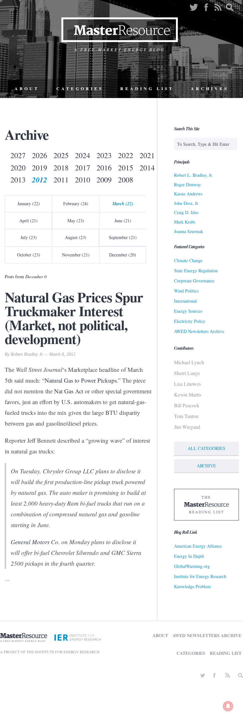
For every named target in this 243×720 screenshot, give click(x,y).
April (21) (28, 221)
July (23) (29, 237)
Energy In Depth (189, 556)
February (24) (75, 203)
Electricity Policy (189, 321)
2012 (39, 179)
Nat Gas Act (68, 391)
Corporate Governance (194, 281)
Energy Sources (188, 311)
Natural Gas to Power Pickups (81, 380)
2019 (39, 168)
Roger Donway (187, 185)
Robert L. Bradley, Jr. (193, 175)
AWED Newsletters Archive (199, 331)
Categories (79, 88)
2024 (82, 155)
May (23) (75, 221)
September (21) (123, 237)
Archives (209, 88)
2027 (18, 155)
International (185, 301)
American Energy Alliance (198, 546)
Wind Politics (186, 291)
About (27, 88)
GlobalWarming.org (192, 566)
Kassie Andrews (188, 194)
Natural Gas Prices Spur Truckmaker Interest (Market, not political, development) (74, 318)
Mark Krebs (184, 222)
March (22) (122, 203)
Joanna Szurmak (188, 231)
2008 (125, 180)
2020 (18, 168)
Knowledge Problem (192, 586)
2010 (82, 180)
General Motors (30, 542)
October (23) (28, 255)
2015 (125, 168)
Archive (206, 466)
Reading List (147, 88)
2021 (147, 155)
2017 (82, 168)
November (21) (76, 255)
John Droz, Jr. (186, 203)
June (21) (123, 221)
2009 (104, 180)
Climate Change (188, 260)
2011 (61, 180)
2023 (104, 155)
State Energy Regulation (196, 271)
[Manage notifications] (228, 706)
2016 (104, 168)
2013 (18, 180)
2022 (125, 155)
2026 (39, 155)
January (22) (28, 203)
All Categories (206, 448)
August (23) (75, 237)
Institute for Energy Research (200, 576)
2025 (61, 155)
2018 (61, 168)
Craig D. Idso (186, 212)
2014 (147, 168)
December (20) (122, 255)
